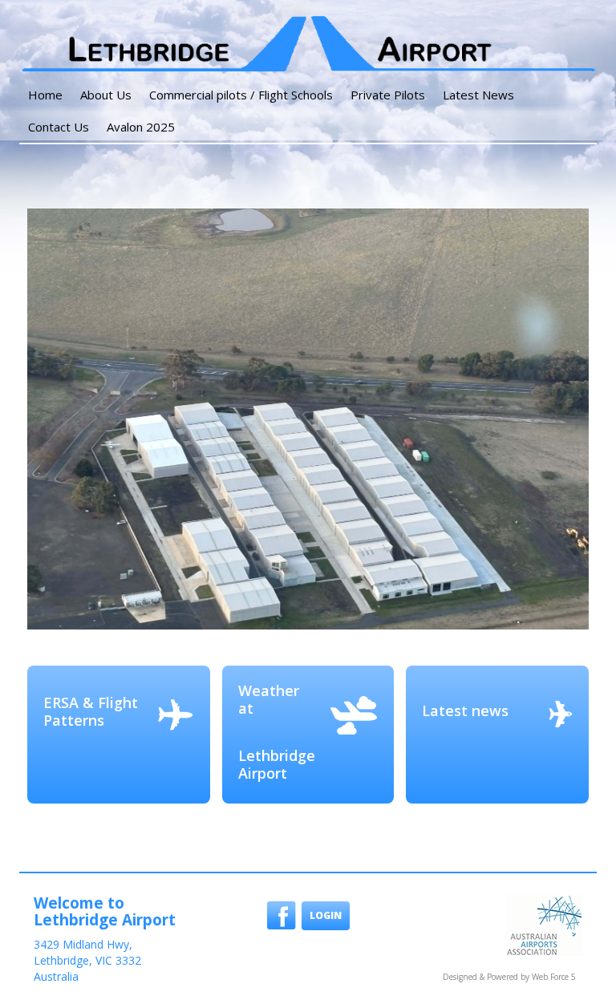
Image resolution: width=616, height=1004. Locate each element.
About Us (106, 95)
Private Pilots (388, 95)
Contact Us (58, 127)
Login (326, 915)
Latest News (478, 95)
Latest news (465, 710)
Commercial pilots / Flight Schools (241, 95)
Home (45, 95)
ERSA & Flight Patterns (90, 711)
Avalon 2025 (141, 127)
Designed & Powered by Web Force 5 (509, 976)
